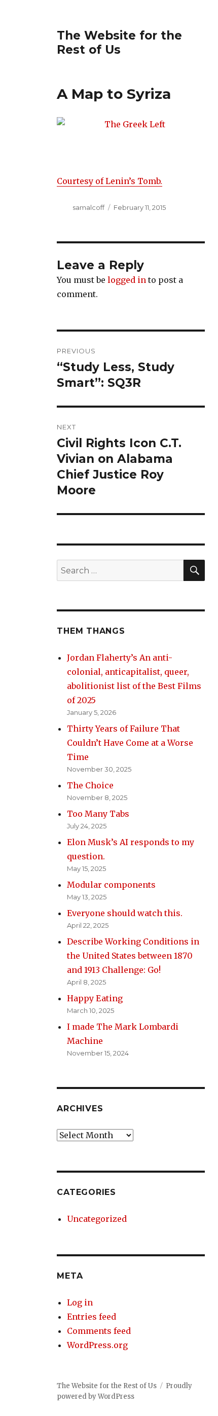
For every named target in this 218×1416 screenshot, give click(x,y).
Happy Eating (95, 998)
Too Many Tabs (98, 814)
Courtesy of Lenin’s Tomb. (109, 181)
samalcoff (88, 207)
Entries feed (91, 1317)
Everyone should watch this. (125, 913)
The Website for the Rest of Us (119, 42)
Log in (80, 1302)
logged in (126, 280)
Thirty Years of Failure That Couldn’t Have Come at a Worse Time (130, 742)
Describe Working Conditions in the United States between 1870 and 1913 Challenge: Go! (133, 955)
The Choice (90, 785)
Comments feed (99, 1331)
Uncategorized (97, 1219)
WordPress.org (97, 1345)
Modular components (111, 885)
